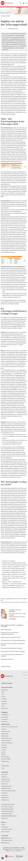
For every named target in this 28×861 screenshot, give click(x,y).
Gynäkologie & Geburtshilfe (13, 28)
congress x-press (5, 731)
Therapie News (5, 766)
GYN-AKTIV (4, 793)
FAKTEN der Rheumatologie (8, 790)
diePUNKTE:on (5, 714)
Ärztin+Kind (4, 783)
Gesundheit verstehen (6, 829)
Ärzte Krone (4, 777)
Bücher (3, 824)
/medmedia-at (6, 842)
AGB (2, 706)
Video (2, 768)
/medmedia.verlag (7, 840)
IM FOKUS (4, 745)
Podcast (3, 754)
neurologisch (4, 795)
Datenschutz (4, 708)
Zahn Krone (4, 818)
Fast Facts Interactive (6, 743)
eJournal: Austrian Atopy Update (9, 726)
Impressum (4, 703)
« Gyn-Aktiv (3, 15)
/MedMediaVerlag (6, 838)
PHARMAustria (5, 800)
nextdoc (3, 752)
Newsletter (4, 701)
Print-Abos (4, 699)
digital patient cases (6, 738)
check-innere (4, 719)
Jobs (2, 694)
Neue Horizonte (5, 831)
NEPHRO (5, 797)
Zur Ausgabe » (12, 619)
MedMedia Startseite (6, 683)
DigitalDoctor (4, 736)
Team (2, 692)
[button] (2, 858)
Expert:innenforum (6, 740)
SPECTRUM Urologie (6, 813)
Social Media (4, 835)
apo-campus (4, 717)
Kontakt (3, 696)
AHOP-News (4, 774)
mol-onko (3, 750)
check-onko (4, 721)
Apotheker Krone (5, 779)
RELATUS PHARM (5, 759)
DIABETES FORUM (6, 788)
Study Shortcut (5, 761)
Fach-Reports (4, 827)
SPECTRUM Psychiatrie (7, 811)
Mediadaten (4, 690)
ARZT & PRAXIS (5, 781)
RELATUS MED (5, 756)
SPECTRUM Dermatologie (8, 804)
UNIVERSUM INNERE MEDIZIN (9, 816)
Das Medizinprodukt (6, 786)
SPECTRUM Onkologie (7, 806)
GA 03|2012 (8, 15)
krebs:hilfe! (4, 747)
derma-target (4, 733)
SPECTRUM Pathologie (7, 809)
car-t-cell (3, 729)
